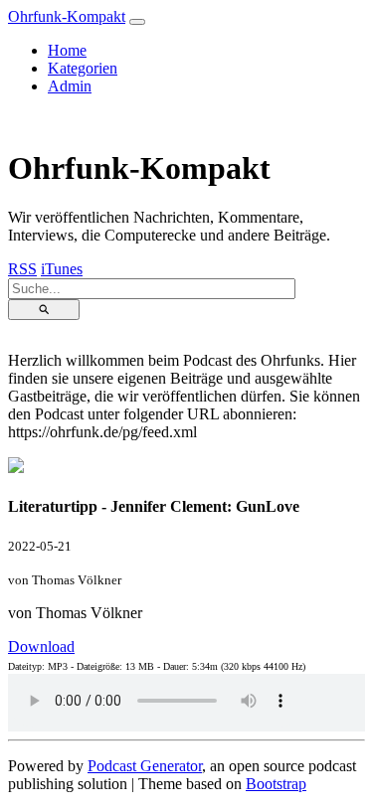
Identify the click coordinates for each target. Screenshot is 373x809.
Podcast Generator (145, 765)
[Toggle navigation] (137, 22)
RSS (22, 268)
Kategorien (82, 68)
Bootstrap (276, 783)
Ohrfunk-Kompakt (66, 16)
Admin (70, 86)
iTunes (62, 268)
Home (67, 50)
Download (41, 646)
